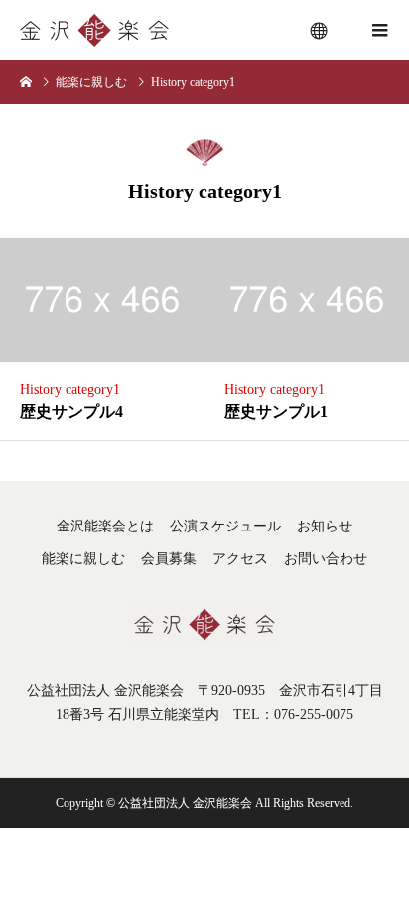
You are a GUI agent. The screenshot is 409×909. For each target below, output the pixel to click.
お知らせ (324, 526)
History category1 (70, 389)
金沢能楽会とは (105, 526)
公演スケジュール (225, 526)
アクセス (240, 558)
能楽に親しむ (83, 558)
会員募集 (169, 558)
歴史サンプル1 (276, 411)
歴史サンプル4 (71, 411)
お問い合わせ (325, 558)
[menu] (319, 30)
